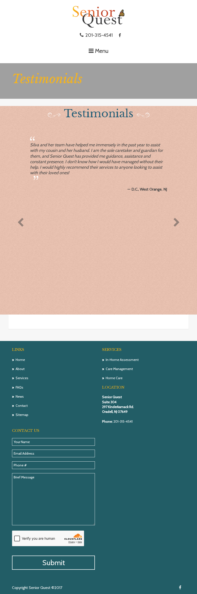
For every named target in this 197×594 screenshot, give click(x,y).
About (20, 369)
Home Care (114, 378)
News (20, 396)
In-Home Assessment (122, 360)
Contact (22, 405)
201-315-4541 (98, 35)
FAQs (19, 387)
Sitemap (22, 415)
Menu (101, 50)
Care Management (119, 369)
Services (22, 378)
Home (20, 360)
